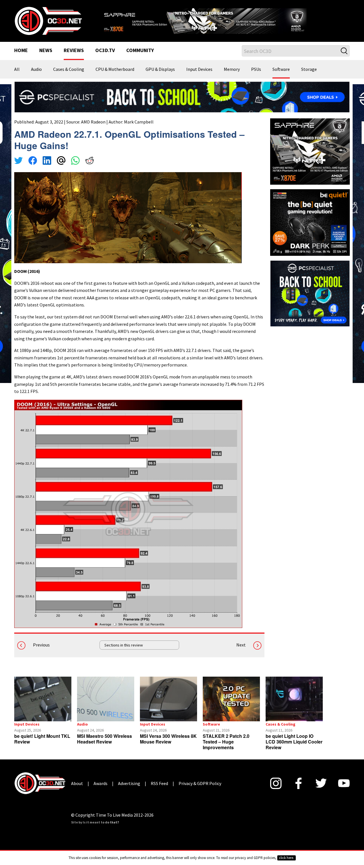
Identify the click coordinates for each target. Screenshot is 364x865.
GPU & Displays (160, 69)
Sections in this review (123, 645)
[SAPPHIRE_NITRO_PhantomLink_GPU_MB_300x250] (310, 151)
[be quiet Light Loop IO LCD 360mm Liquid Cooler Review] (294, 699)
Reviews (74, 50)
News (45, 50)
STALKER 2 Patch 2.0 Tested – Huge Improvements (226, 742)
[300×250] (310, 293)
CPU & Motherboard (115, 69)
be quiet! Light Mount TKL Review (42, 739)
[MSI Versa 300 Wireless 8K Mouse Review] (168, 699)
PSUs (256, 69)
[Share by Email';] (61, 161)
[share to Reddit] (89, 161)
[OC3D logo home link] (48, 20)
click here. (286, 857)
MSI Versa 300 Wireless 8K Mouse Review (168, 739)
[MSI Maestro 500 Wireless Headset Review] (105, 699)
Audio (36, 69)
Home (21, 50)
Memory (232, 69)
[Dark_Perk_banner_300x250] (310, 222)
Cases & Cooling (68, 69)
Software (281, 69)
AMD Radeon (93, 122)
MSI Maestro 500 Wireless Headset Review (104, 739)
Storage (309, 69)
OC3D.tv (105, 50)
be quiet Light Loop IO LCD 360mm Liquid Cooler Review (294, 742)
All (17, 69)
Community (140, 50)
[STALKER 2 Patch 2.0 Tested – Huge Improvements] (231, 699)
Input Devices (199, 69)
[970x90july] (182, 96)
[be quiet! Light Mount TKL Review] (42, 699)
